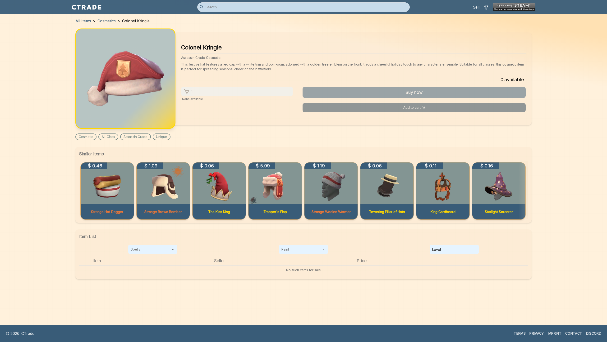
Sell (476, 7)
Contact (573, 333)
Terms (520, 333)
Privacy (536, 333)
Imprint (554, 333)
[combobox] (152, 249)
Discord (593, 333)
